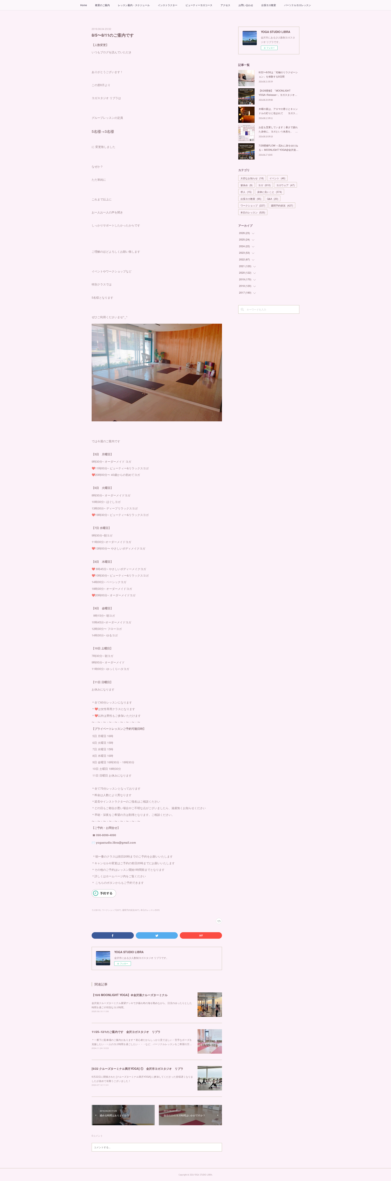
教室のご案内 (102, 5)
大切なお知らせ (252, 178)
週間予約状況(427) (130, 910)
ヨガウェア (285, 185)
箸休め (247, 185)
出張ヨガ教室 (268, 5)
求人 (246, 191)
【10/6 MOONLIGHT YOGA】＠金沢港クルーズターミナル (130, 995)
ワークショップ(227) (111, 910)
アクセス (225, 5)
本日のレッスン (253, 212)
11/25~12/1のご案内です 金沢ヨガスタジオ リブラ (126, 1032)
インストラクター (167, 5)
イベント (277, 178)
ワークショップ (253, 205)
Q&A (272, 198)
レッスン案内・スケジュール (134, 5)
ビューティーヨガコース (199, 5)
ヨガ (264, 185)
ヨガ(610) (96, 910)
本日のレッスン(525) (150, 910)
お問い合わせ (245, 5)
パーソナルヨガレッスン (297, 5)
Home (83, 5)
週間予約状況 (282, 205)
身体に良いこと (269, 191)
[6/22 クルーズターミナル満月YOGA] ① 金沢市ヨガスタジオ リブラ (137, 1068)
